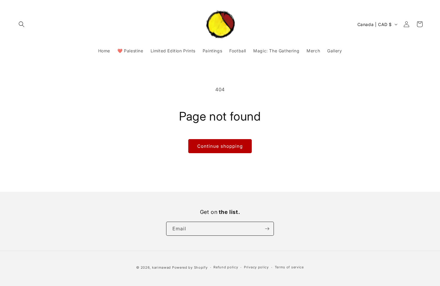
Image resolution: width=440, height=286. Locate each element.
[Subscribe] (267, 229)
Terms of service (289, 267)
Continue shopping (220, 146)
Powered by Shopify (190, 267)
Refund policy (225, 267)
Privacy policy (256, 267)
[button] (21, 24)
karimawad (161, 267)
